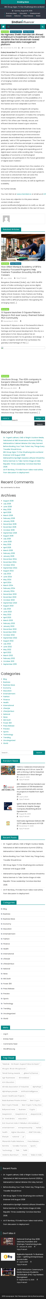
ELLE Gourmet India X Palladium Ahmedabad (20, 1123)
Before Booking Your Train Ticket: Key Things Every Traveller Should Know (23, 858)
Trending (7, 737)
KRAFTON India (34, 1132)
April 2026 (7, 512)
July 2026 (7, 504)
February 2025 (9, 553)
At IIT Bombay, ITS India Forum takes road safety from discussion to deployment (23, 892)
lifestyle (5, 1137)
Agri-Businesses (8, 1078)
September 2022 (10, 638)
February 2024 (9, 588)
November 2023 (9, 597)
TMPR (25, 1150)
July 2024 (7, 574)
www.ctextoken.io (24, 194)
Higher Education (18, 1132)
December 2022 (10, 629)
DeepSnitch (7, 1114)
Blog (5, 679)
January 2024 (9, 591)
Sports (5, 732)
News (5, 717)
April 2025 (7, 547)
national (15, 1137)
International (8, 705)
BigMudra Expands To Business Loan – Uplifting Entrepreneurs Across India (30, 1257)
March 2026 (8, 515)
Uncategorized (9, 740)
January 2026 (8, 521)
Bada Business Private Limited (14, 1100)
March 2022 (8, 655)
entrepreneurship (25, 1128)
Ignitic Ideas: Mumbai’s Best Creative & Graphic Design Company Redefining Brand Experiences (29, 807)
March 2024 (8, 585)
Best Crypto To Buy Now (32, 1105)
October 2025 (9, 530)
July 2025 (7, 539)
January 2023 (8, 626)
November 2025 (9, 527)
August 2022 (8, 641)
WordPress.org (9, 1049)
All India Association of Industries (15, 1087)
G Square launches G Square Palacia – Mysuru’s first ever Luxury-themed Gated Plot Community (22, 315)
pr (23, 1137)
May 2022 (7, 649)
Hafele (38, 1128)
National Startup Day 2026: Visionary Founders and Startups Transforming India (29, 1241)
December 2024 (10, 559)
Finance (6, 699)
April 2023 (7, 617)
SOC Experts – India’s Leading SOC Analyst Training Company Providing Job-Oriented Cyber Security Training (8, 418)
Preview (6, 729)
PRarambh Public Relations (13, 1141)
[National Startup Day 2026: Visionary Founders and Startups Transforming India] (8, 1241)
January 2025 (8, 556)
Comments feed (10, 1044)
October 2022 (9, 635)
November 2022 (9, 632)
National (17, 16)
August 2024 (8, 571)
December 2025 (10, 524)
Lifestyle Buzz (8, 711)
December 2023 (10, 594)
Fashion (6, 696)
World (38, 16)
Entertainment (35, 13)
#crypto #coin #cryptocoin (14, 1069)
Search (15, 420)
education (22, 1118)
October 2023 (9, 600)
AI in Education (8, 1082)
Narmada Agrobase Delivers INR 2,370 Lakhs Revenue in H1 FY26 (30, 822)
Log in (5, 1034)
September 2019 (10, 664)
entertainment (8, 1128)
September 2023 (10, 603)
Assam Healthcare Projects (13, 1096)
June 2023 (7, 612)
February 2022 (9, 658)
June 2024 (7, 577)
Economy (7, 688)
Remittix (5, 1146)
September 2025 (10, 533)
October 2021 (8, 661)
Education (23, 13)
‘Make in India (36, 1155)
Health (6, 702)
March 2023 (8, 620)
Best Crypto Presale (10, 1105)
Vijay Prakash (21, 278)
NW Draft (7, 720)
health (5, 1132)
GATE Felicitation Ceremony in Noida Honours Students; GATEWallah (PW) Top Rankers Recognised (30, 1273)
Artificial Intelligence (29, 1091)
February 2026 (9, 518)
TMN (17, 1150)
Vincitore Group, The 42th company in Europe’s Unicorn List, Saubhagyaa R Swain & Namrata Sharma (21, 382)
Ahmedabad (24, 1078)
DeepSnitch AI (21, 1114)
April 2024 (7, 582)
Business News (11, 13)
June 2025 (7, 541)
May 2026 (7, 509)
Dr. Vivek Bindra (8, 1118)
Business (5, 32)
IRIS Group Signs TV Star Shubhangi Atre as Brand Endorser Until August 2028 (23, 867)
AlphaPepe (37, 1087)
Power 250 (7, 723)
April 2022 (7, 652)
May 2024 (7, 579)
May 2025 (7, 544)
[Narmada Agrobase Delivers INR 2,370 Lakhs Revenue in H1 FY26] (8, 823)
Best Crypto (35, 1100)
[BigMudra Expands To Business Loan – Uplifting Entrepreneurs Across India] (8, 1257)
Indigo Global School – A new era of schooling (40, 418)
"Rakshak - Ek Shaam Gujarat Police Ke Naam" (21, 1064)
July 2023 (7, 609)
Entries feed (8, 1039)
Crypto (32, 1109)
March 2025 (8, 550)
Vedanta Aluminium (10, 1155)
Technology (8, 734)
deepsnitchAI (36, 1114)
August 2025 (8, 536)
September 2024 (10, 568)
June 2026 (7, 506)
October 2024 (9, 565)
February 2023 (9, 623)
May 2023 (7, 614)
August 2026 (8, 501)
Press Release (28, 16)
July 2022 (7, 644)
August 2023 (8, 606)
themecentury (38, 1296)
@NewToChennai (31, 1073)
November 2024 (10, 562)
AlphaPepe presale (9, 1091)
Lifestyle (8, 16)
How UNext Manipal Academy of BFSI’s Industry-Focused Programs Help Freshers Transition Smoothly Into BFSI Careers (21, 270)
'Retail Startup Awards (11, 1073)
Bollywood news (8, 1109)
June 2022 (7, 647)
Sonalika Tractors (20, 1146)
